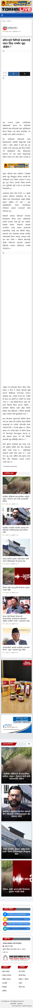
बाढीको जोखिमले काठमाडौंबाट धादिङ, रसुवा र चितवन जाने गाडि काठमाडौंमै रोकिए (16, 499)
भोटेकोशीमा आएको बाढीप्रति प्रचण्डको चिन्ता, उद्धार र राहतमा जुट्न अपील (16, 649)
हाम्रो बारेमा (13, 1004)
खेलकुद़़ (4, 987)
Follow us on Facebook (17, 914)
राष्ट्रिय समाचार (6, 979)
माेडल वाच (22, 987)
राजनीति (4, 983)
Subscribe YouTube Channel (19, 923)
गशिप (20, 983)
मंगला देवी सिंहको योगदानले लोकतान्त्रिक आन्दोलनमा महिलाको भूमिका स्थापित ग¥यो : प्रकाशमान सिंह (16, 619)
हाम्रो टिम (20, 1004)
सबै (29, 744)
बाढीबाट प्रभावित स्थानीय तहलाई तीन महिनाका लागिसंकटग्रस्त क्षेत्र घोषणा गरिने (16, 530)
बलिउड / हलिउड (24, 979)
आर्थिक (4, 991)
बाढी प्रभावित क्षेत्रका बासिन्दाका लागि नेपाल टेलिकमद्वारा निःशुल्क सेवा (16, 560)
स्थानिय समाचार (6, 975)
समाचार (9, 21)
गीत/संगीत (22, 971)
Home (4, 21)
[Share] (13, 74)
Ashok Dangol (27, 1006)
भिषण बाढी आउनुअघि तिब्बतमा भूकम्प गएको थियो (16, 589)
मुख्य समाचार (6, 971)
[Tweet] (24, 74)
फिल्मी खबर (22, 975)
